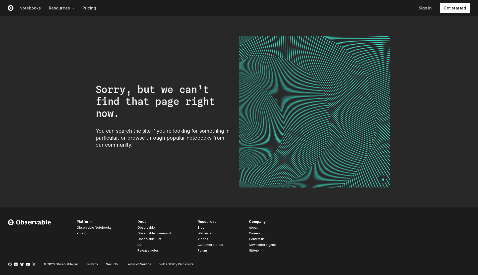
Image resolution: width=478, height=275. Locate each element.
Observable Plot (149, 239)
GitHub (254, 250)
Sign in (425, 7)
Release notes (148, 250)
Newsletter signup (262, 245)
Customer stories (210, 245)
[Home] (29, 236)
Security (112, 264)
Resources (59, 7)
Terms (138, 264)
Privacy (92, 264)
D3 (139, 245)
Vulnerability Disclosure (176, 264)
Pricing (89, 7)
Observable (146, 227)
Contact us (257, 239)
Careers (255, 233)
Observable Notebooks (94, 227)
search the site (133, 131)
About (253, 227)
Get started (455, 7)
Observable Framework (154, 233)
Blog (201, 227)
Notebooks (30, 7)
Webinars (204, 233)
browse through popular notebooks (169, 138)
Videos (203, 239)
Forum (202, 250)
